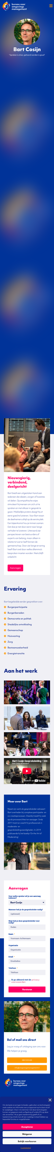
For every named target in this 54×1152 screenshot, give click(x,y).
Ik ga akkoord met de (25, 981)
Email (11, 957)
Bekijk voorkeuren (27, 1141)
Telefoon (12, 968)
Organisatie (13, 945)
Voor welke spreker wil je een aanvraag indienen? (25, 897)
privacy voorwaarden (25, 980)
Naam (11, 934)
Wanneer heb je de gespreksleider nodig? (26, 910)
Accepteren (27, 1126)
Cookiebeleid (26, 1148)
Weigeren (27, 1134)
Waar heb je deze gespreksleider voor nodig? (24, 922)
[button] (50, 1100)
